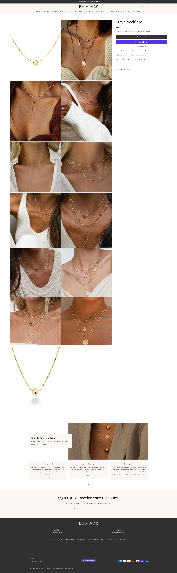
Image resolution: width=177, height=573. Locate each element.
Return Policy (82, 539)
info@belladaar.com (118, 532)
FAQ (89, 539)
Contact (53, 539)
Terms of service (69, 568)
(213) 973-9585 (57, 532)
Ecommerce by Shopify (49, 568)
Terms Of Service (121, 539)
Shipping (95, 539)
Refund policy (59, 568)
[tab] (89, 484)
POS (39, 568)
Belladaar (35, 568)
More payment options (141, 46)
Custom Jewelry (71, 539)
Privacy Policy (109, 539)
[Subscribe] (103, 509)
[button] (31, 6)
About (101, 539)
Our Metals (60, 539)
